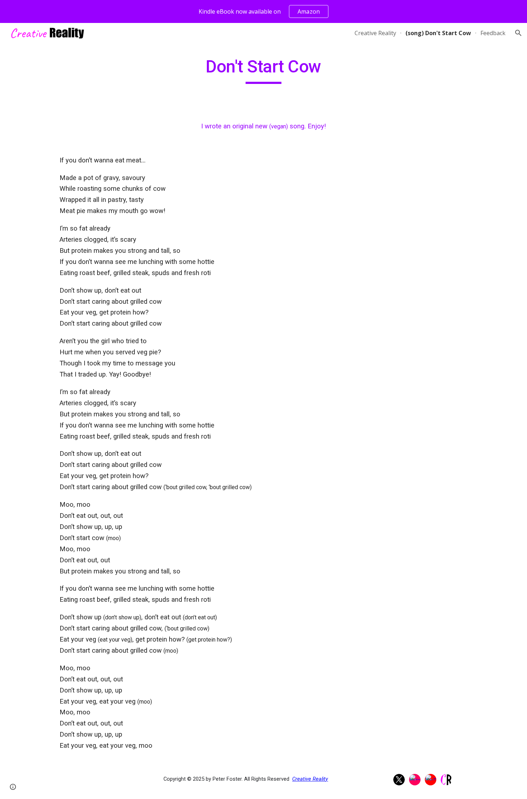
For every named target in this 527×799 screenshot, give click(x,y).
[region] (263, 11)
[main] (263, 70)
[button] (518, 33)
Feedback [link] (492, 33)
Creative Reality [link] (375, 33)
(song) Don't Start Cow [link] (438, 33)
